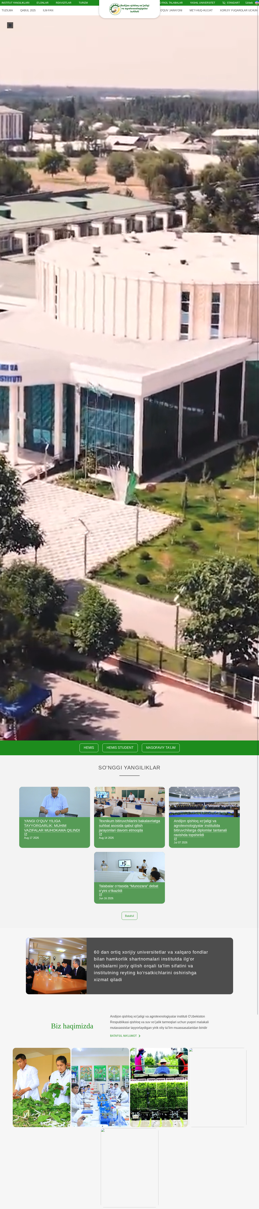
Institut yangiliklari (15, 2)
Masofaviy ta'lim (160, 747)
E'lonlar (43, 2)
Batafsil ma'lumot (123, 1035)
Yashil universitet (202, 2)
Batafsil (129, 915)
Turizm (83, 2)
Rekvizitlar (63, 2)
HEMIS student (120, 747)
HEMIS (89, 747)
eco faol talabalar (169, 2)
